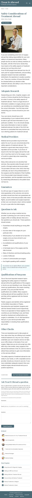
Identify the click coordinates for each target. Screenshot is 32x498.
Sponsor (22, 496)
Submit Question (7, 426)
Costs (6, 8)
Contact (17, 496)
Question (3, 412)
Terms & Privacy (19, 494)
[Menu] (30, 3)
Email (14, 406)
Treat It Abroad (10, 2)
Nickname (3, 400)
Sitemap (11, 496)
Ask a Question (5, 22)
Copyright (27, 494)
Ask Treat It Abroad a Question (20, 374)
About (5, 494)
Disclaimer (11, 494)
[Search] (27, 3)
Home (2, 8)
